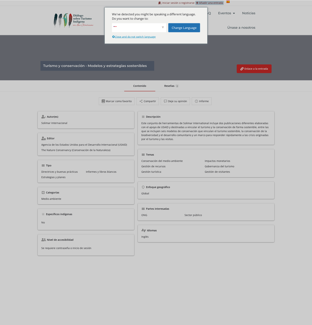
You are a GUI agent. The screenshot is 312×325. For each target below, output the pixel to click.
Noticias (248, 13)
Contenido (139, 86)
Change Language (184, 27)
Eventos (224, 13)
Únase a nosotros (241, 28)
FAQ (207, 13)
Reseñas (171, 86)
